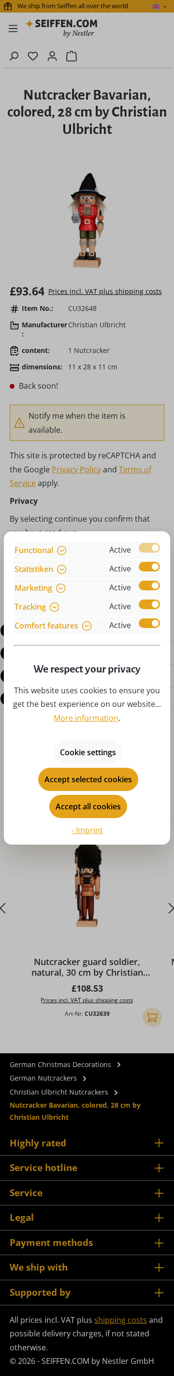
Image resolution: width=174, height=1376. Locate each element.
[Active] (149, 548)
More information (86, 718)
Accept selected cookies (88, 779)
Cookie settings (88, 752)
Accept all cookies (88, 806)
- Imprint (87, 830)
